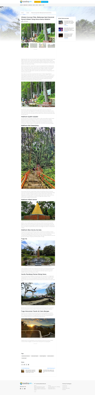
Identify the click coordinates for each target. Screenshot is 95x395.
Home (22, 12)
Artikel (28, 12)
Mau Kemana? (44, 1)
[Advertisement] (39, 54)
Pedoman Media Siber (66, 388)
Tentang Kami (64, 385)
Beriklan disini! (37, 1)
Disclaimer (64, 389)
